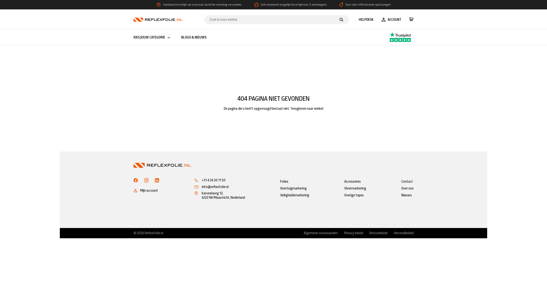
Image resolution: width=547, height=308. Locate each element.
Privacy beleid (353, 233)
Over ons (407, 188)
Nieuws (406, 195)
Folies (284, 181)
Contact (407, 181)
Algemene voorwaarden (321, 233)
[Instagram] (146, 180)
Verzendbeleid (403, 233)
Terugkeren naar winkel (306, 108)
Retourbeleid (378, 233)
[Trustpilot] (392, 37)
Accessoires (352, 181)
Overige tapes (354, 195)
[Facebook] (136, 180)
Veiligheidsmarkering (294, 195)
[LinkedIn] (157, 180)
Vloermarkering (355, 188)
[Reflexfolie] (158, 19)
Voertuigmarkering (293, 188)
